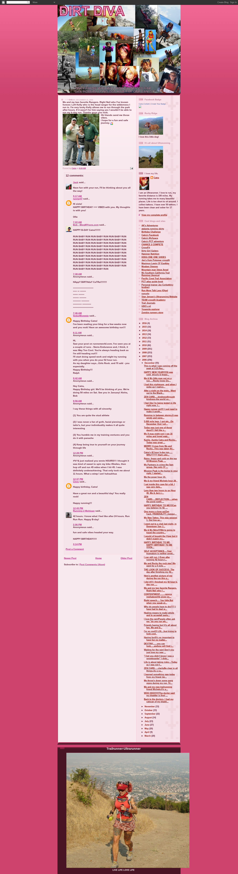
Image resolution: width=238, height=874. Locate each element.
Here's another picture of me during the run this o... (158, 577)
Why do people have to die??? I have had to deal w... (160, 607)
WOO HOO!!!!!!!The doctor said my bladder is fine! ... (159, 694)
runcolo (145, 293)
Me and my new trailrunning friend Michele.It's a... (158, 688)
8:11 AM (77, 332)
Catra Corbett (144, 104)
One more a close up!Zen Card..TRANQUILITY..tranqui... (160, 512)
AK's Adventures (150, 225)
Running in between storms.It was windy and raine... (161, 416)
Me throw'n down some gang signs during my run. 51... (158, 681)
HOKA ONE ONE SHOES (154, 257)
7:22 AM (77, 222)
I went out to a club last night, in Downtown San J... (160, 525)
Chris (76, 481)
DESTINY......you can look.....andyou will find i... (158, 644)
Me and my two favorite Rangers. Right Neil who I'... (160, 589)
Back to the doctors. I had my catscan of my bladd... (158, 700)
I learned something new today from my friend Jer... (159, 675)
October (149, 710)
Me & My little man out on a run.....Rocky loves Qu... (157, 379)
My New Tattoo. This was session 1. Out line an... (160, 518)
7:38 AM (77, 274)
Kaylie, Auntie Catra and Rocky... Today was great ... (160, 441)
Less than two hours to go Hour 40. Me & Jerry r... (160, 491)
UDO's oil (146, 306)
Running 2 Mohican (84, 511)
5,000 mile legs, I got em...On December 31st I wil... (158, 422)
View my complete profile (154, 215)
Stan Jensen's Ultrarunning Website (159, 296)
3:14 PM (77, 544)
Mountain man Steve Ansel (155, 270)
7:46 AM (77, 313)
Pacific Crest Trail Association (157, 278)
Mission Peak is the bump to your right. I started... (161, 472)
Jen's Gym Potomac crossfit (156, 260)
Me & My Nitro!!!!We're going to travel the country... (159, 531)
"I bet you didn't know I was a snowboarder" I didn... (159, 657)
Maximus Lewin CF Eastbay (155, 263)
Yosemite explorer (151, 309)
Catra (156, 177)
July (147, 721)
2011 (144, 341)
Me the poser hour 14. (155, 477)
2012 (144, 338)
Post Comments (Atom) (92, 564)
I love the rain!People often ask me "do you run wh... (159, 620)
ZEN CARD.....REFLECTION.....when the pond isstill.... (160, 499)
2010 (144, 345)
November (150, 706)
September (150, 714)
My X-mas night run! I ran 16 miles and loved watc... (158, 435)
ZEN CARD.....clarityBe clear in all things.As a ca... (161, 669)
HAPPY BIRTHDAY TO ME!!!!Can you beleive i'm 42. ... (160, 506)
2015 (144, 327)
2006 (144, 360)
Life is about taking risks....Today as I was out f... (160, 663)
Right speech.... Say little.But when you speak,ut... (158, 601)
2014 (144, 330)
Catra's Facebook (150, 235)
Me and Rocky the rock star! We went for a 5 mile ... (160, 564)
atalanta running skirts (153, 229)
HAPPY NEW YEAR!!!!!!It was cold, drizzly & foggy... (158, 373)
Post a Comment (75, 549)
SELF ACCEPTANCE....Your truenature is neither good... (159, 552)
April (147, 732)
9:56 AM (77, 401)
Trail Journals (148, 303)
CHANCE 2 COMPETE (152, 244)
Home (98, 558)
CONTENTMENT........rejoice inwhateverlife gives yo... (158, 595)
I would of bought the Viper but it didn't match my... (160, 537)
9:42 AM (77, 378)
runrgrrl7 (78, 198)
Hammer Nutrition (150, 254)
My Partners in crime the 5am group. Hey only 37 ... (158, 465)
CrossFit (146, 247)
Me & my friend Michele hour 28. (161, 481)
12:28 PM (78, 453)
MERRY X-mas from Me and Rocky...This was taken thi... (159, 447)
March (148, 736)
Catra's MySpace (150, 238)
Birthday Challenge (151, 232)
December (150, 363)
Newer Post (70, 558)
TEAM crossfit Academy (153, 300)
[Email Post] (131, 168)
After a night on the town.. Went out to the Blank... (160, 391)
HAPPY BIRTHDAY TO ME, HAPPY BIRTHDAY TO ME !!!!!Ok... (158, 545)
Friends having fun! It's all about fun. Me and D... (160, 626)
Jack (75, 182)
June (147, 725)
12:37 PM (78, 479)
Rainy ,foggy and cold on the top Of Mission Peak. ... (160, 459)
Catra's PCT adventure (153, 241)
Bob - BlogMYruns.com (86, 224)
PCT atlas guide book (152, 281)
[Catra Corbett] (140, 107)
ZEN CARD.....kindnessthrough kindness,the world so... (159, 398)
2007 (144, 356)
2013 (144, 334)
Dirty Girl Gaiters (150, 251)
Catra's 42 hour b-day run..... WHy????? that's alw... (158, 453)
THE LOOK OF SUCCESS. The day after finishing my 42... (159, 570)
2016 (144, 323)
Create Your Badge (158, 104)
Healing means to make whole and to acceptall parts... (159, 614)
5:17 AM (77, 196)
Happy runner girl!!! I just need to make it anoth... (160, 410)
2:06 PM (77, 524)
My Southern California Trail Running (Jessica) (156, 274)
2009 (144, 349)
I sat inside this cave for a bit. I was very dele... (159, 485)
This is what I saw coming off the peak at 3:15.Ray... (160, 367)
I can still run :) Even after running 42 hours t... (157, 558)
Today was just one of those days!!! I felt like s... (158, 428)
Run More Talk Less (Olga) (155, 290)
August (148, 717)
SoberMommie (81, 315)
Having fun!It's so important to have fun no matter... (159, 638)
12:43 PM (78, 508)
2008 (144, 352)
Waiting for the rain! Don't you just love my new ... (159, 651)
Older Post (126, 558)
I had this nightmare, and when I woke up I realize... (160, 385)
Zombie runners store (152, 312)
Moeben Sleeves (150, 266)
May (147, 728)
